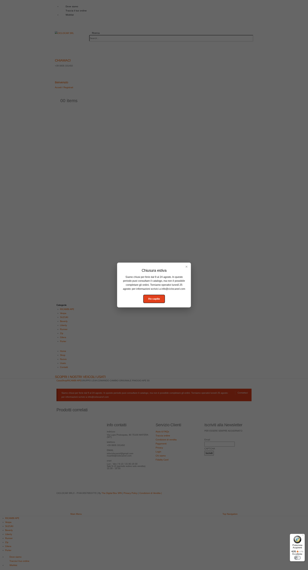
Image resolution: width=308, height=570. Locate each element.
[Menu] (303, 536)
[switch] (297, 558)
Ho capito (154, 298)
